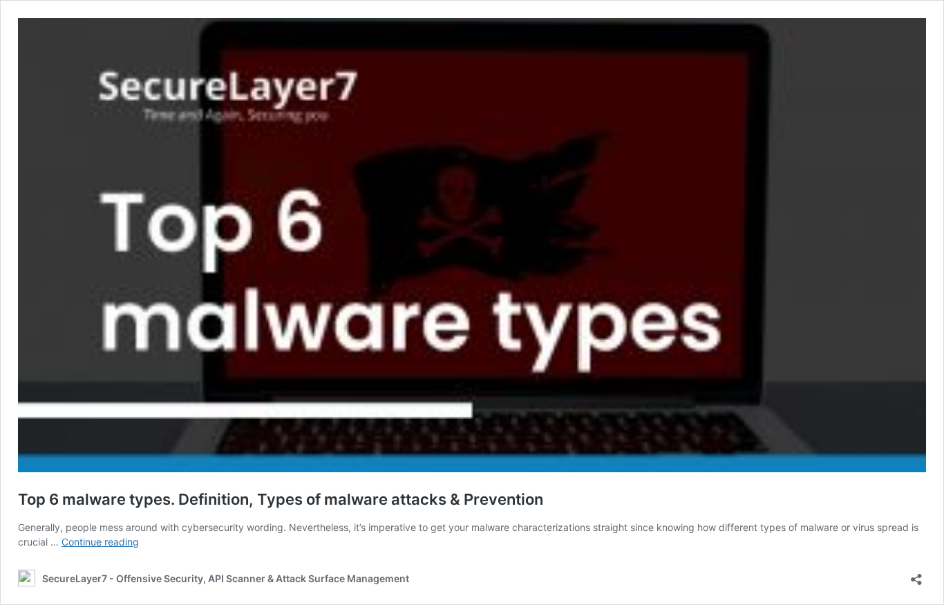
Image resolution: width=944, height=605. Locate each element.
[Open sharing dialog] (916, 575)
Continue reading (100, 542)
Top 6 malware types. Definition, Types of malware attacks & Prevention (280, 499)
